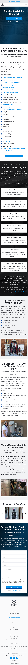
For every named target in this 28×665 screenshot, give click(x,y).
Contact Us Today (14, 587)
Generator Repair (7, 107)
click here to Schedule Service (15, 22)
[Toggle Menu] (26, 4)
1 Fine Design (21, 655)
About (14, 627)
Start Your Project (14, 156)
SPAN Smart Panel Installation (10, 92)
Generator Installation (8, 104)
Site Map (14, 660)
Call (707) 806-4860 (14, 18)
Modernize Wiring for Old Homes (11, 82)
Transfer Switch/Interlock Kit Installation (13, 109)
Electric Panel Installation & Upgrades (12, 77)
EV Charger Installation (8, 87)
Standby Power (6, 141)
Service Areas (14, 625)
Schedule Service (14, 629)
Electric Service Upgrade (9, 80)
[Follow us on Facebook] (10, 658)
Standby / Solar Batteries (9, 90)
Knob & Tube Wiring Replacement (11, 85)
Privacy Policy (10, 580)
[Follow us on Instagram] (17, 658)
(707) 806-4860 (14, 1)
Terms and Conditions (19, 580)
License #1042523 (14, 643)
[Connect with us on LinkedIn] (14, 658)
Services (14, 622)
